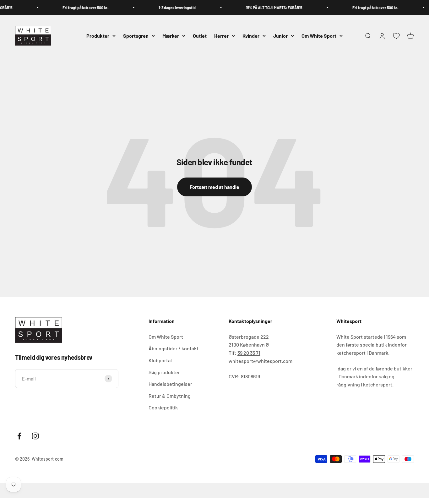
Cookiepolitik (163, 407)
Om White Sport (318, 36)
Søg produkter (164, 372)
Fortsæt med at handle (214, 187)
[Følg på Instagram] (35, 436)
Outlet (200, 36)
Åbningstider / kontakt (173, 348)
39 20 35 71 (248, 353)
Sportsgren (136, 36)
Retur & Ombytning (170, 396)
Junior (280, 36)
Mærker (170, 36)
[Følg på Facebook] (19, 436)
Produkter (97, 36)
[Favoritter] (396, 36)
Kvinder (250, 36)
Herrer (221, 36)
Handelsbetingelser (170, 384)
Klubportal (160, 360)
